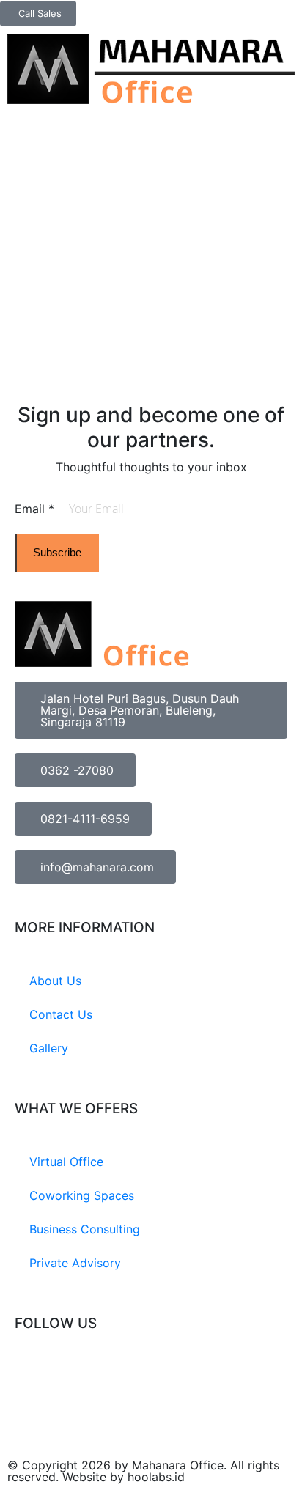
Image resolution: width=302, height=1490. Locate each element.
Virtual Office (66, 1161)
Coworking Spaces (81, 1195)
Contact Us (60, 1014)
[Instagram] (33, 1378)
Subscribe (57, 552)
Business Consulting (84, 1229)
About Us (55, 980)
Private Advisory (75, 1262)
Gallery (48, 1048)
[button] (291, 38)
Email (34, 508)
